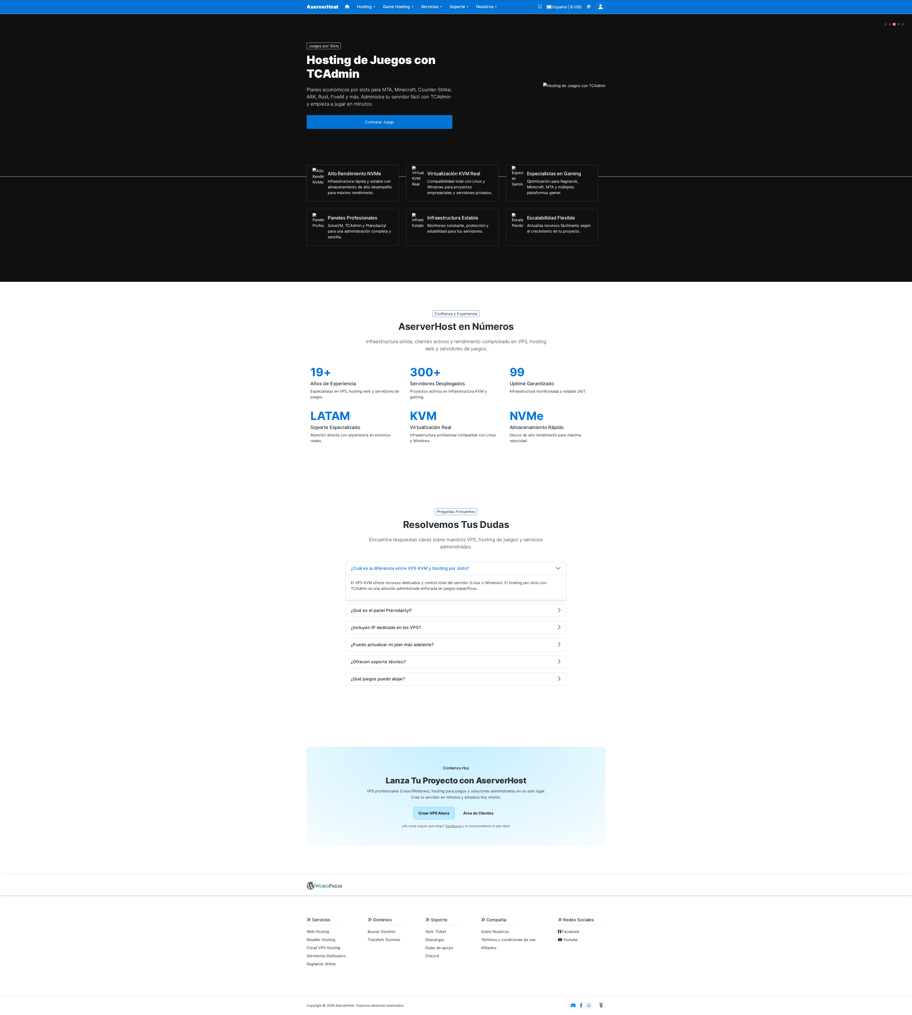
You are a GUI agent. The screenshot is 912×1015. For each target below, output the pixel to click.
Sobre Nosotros (495, 931)
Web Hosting (318, 931)
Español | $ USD (567, 7)
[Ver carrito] (539, 7)
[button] (588, 7)
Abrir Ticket (435, 931)
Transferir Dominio (384, 939)
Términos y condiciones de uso (508, 939)
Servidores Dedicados (326, 955)
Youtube (570, 939)
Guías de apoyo (439, 947)
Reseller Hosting (321, 939)
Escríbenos (453, 826)
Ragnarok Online (321, 963)
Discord (432, 955)
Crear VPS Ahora (433, 813)
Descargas (434, 939)
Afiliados (488, 947)
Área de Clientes (478, 813)
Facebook (571, 931)
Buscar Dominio (381, 931)
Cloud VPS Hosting (323, 947)
